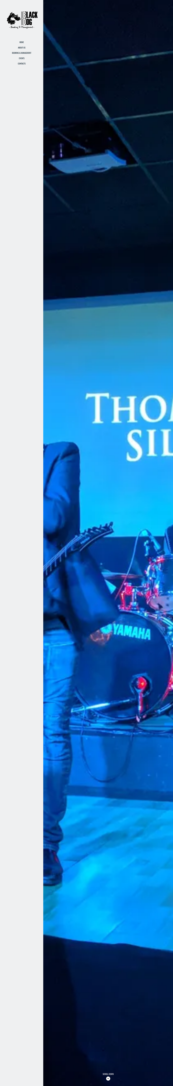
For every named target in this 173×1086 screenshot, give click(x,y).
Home (21, 42)
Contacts (22, 63)
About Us (21, 47)
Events (21, 58)
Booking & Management (21, 52)
